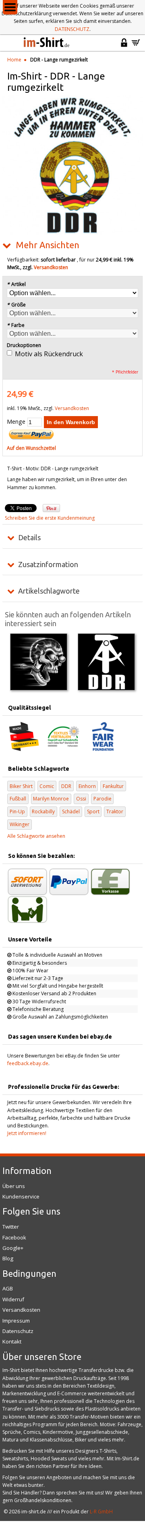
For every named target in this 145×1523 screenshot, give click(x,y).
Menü (10, 7)
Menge (16, 421)
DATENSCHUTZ (72, 29)
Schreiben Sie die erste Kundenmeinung (50, 517)
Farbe (16, 325)
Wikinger (19, 824)
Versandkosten (51, 267)
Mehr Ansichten (47, 245)
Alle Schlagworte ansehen (36, 836)
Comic (46, 786)
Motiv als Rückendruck (49, 353)
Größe (16, 304)
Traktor (114, 811)
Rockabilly (43, 811)
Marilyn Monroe (51, 798)
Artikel (16, 284)
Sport (93, 811)
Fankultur (113, 786)
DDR (66, 786)
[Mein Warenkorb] (135, 46)
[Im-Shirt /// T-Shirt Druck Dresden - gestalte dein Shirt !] (47, 43)
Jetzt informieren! (26, 1133)
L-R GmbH (101, 1511)
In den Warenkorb (71, 422)
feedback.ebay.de (27, 1063)
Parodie (102, 798)
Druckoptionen (24, 345)
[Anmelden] (124, 46)
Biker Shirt (21, 786)
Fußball (18, 798)
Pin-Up (17, 811)
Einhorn (87, 786)
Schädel (71, 811)
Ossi (81, 798)
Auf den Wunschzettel (31, 448)
